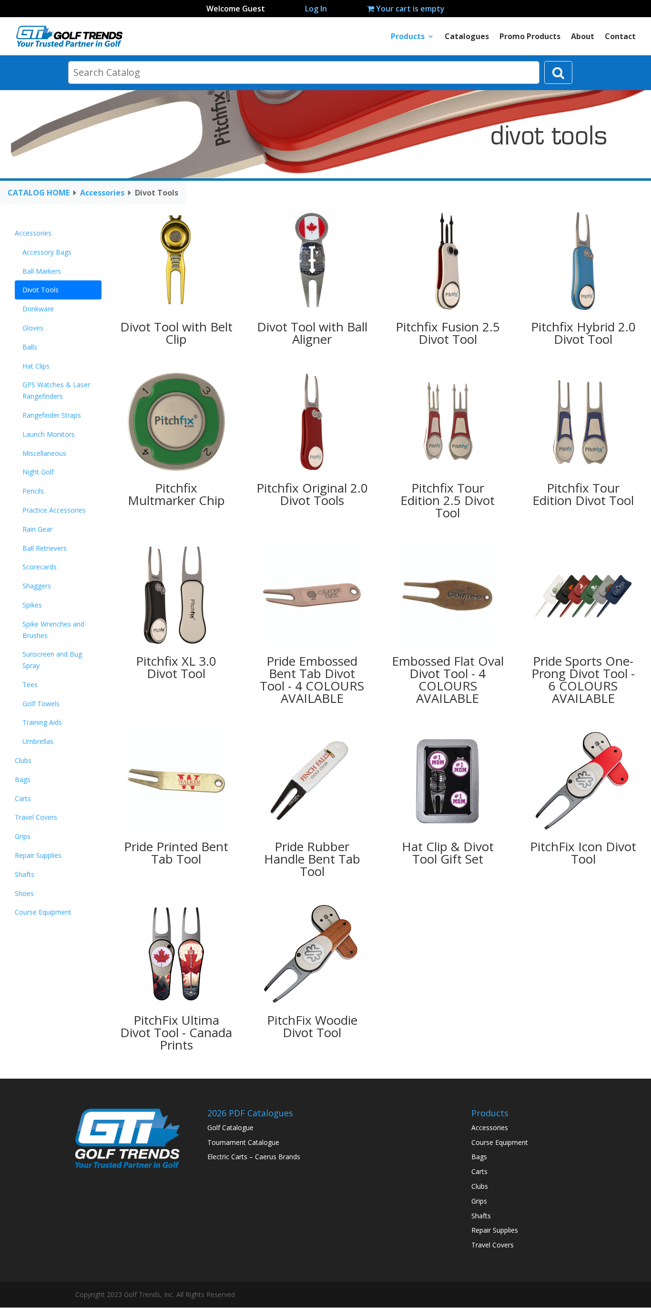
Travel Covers (36, 817)
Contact (620, 37)
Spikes (32, 604)
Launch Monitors (48, 434)
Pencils (33, 490)
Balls (29, 346)
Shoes (24, 893)
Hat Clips (36, 366)
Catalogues (467, 37)
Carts (23, 798)
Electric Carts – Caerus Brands (253, 1156)
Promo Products (529, 37)
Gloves (32, 327)
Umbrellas (37, 741)
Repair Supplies (38, 855)
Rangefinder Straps (51, 415)
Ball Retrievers (44, 548)
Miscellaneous (44, 453)
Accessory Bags (46, 252)
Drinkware (38, 308)
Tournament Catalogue (243, 1142)
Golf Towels (41, 703)
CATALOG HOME (39, 192)
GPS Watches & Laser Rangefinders (56, 390)
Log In (316, 8)
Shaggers (36, 585)
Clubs (23, 760)
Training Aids (42, 722)
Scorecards (39, 566)
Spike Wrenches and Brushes (53, 629)
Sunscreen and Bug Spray (52, 659)
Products (408, 37)
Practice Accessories (54, 510)
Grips (23, 836)
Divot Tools (40, 289)
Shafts (24, 874)
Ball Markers (41, 271)
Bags (23, 779)
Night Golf (38, 471)
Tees (30, 684)
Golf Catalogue (230, 1127)
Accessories (102, 192)
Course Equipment (43, 912)
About (582, 37)
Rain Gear (37, 529)
